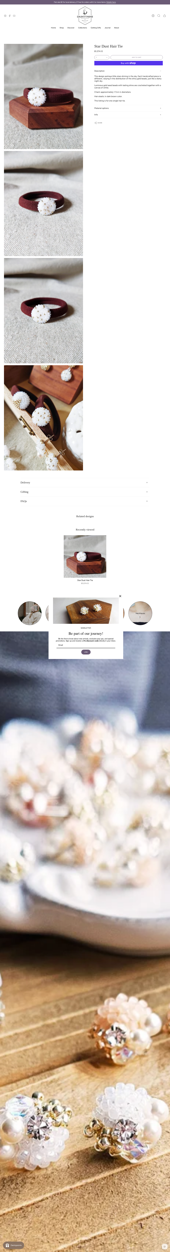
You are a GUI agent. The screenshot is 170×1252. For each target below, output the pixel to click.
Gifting (24, 491)
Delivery (25, 482)
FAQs (24, 501)
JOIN (85, 652)
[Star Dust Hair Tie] (85, 556)
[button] (159, 16)
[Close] (119, 596)
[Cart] (164, 16)
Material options (101, 108)
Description (99, 71)
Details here (111, 2)
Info (96, 114)
